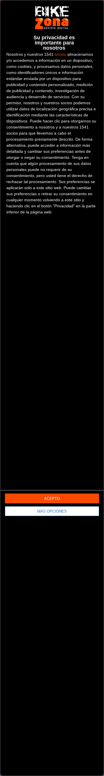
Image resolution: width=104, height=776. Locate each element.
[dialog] (52, 388)
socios (60, 54)
